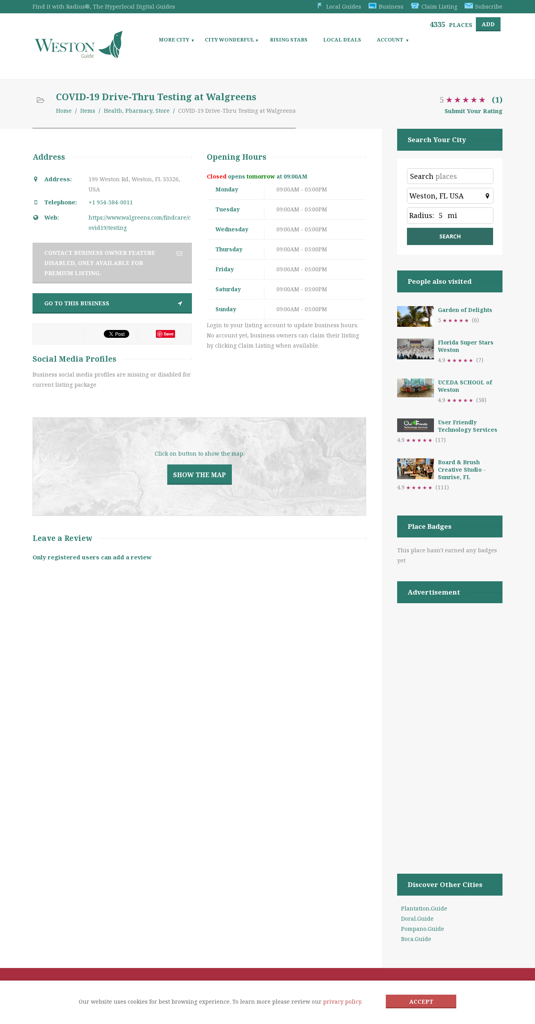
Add (488, 24)
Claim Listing (439, 6)
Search (422, 176)
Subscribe (488, 6)
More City (174, 39)
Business (391, 6)
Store (162, 110)
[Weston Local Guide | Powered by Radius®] (79, 55)
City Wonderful (229, 39)
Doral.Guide (417, 918)
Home (64, 110)
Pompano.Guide (422, 928)
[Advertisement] (449, 728)
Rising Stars (288, 39)
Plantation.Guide (424, 908)
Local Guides (343, 6)
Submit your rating (473, 111)
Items (87, 110)
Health (113, 110)
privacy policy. (342, 1001)
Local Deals (342, 39)
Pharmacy (138, 110)
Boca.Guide (416, 939)
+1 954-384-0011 (111, 202)
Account (390, 39)
